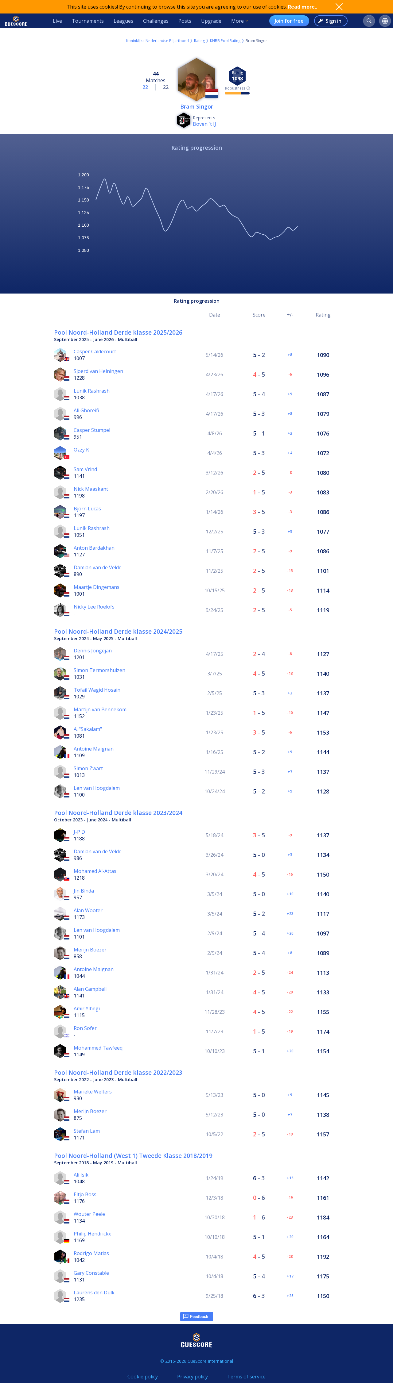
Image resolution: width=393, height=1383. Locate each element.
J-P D (79, 831)
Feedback (199, 1316)
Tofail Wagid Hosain (97, 689)
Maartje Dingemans (96, 587)
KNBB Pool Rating (225, 40)
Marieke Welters (93, 1091)
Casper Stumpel (92, 430)
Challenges (156, 20)
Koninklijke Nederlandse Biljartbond (157, 40)
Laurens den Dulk (94, 1292)
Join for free (289, 20)
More (237, 20)
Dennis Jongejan (93, 650)
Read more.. (302, 6)
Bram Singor (196, 106)
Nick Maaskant (91, 489)
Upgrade (211, 20)
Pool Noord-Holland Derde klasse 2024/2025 (118, 631)
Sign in (333, 20)
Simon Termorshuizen (99, 670)
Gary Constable (91, 1273)
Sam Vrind (85, 469)
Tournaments (88, 20)
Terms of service (246, 1376)
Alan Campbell (90, 988)
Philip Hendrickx (92, 1233)
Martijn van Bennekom (100, 709)
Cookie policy (142, 1376)
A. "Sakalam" (88, 729)
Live (57, 20)
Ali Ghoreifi (86, 410)
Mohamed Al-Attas (95, 871)
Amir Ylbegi (87, 1008)
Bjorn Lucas (87, 508)
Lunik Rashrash (92, 390)
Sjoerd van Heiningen (98, 371)
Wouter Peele (89, 1214)
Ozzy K (81, 449)
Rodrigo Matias (91, 1253)
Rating (199, 40)
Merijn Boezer (90, 949)
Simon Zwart (88, 768)
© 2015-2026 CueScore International (196, 1361)
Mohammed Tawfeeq (98, 1047)
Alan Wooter (88, 910)
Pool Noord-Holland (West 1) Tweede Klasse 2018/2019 (133, 1155)
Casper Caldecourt (95, 351)
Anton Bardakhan (94, 547)
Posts (184, 20)
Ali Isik (81, 1174)
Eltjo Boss (85, 1194)
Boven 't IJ (204, 124)
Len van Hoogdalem (97, 788)
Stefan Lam (87, 1131)
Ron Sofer (85, 1028)
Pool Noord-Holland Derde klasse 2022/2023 (118, 1072)
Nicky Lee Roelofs (94, 606)
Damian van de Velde (98, 567)
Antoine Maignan (94, 748)
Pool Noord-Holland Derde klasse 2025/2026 (118, 332)
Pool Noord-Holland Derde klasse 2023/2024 (118, 813)
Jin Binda (84, 890)
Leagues (123, 20)
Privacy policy (192, 1376)
